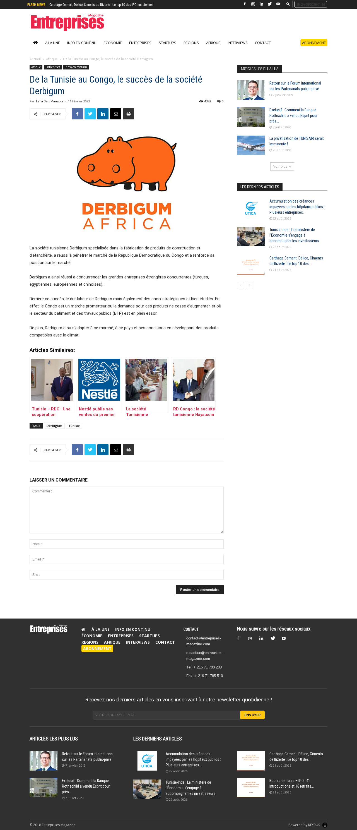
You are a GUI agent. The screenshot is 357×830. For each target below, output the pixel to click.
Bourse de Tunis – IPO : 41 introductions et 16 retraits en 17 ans (93, 5)
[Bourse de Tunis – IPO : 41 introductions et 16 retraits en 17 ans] (251, 793)
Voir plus (280, 172)
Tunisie (74, 431)
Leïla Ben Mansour (50, 107)
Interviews (238, 48)
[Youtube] (278, 4)
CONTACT (191, 635)
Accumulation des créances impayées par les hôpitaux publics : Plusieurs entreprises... (297, 212)
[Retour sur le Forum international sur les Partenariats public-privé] (251, 96)
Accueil (35, 64)
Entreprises (140, 48)
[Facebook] (244, 4)
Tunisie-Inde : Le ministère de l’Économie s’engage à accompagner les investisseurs (294, 241)
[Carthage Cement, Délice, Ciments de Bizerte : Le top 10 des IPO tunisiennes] (251, 271)
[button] (288, 4)
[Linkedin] (261, 4)
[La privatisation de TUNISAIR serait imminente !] (251, 151)
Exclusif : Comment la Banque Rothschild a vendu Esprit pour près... (293, 121)
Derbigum (54, 431)
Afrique (213, 48)
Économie (113, 48)
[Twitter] (270, 4)
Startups (167, 48)
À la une (52, 48)
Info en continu (82, 48)
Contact (263, 48)
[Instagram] (253, 4)
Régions (191, 48)
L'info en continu (76, 73)
